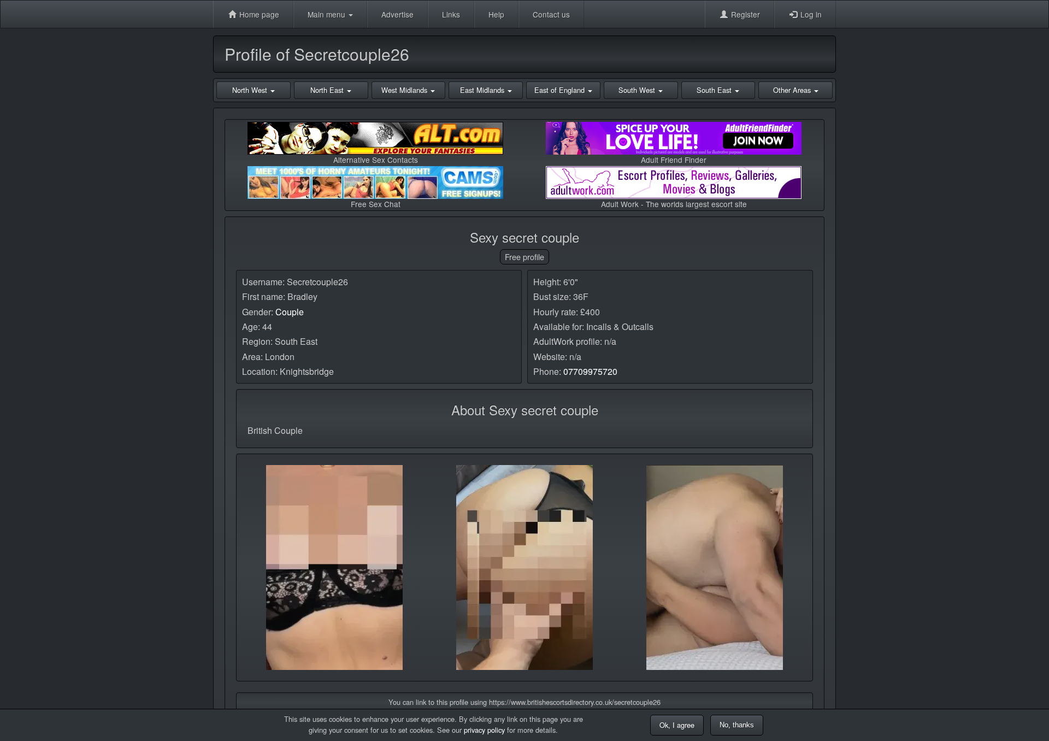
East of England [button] (560, 90)
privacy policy (484, 730)
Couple (289, 311)
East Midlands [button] (483, 90)
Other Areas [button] (793, 90)
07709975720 (590, 371)
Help (496, 14)
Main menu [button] (327, 14)
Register (744, 14)
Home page (258, 14)
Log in (810, 14)
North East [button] (328, 90)
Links (451, 14)
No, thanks (737, 725)
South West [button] (637, 90)
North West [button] (250, 90)
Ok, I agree (676, 725)
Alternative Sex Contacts (375, 159)
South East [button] (715, 90)
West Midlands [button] (405, 90)
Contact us (551, 14)
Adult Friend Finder (673, 159)
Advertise (397, 14)
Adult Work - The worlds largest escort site (674, 203)
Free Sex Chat (375, 203)
